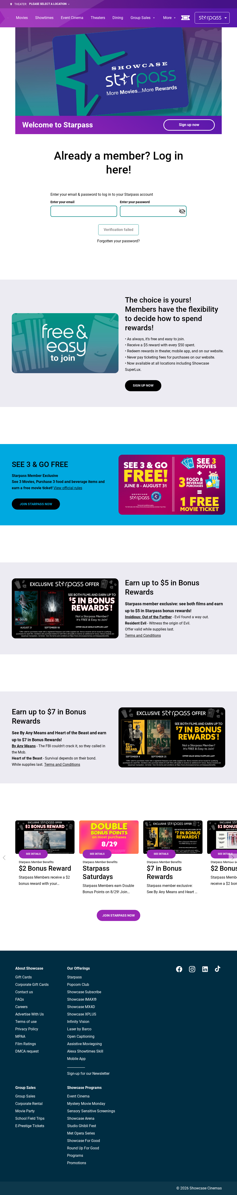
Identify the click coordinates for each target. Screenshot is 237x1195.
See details (33, 853)
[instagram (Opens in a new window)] (192, 969)
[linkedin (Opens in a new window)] (205, 969)
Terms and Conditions (143, 635)
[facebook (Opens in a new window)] (179, 969)
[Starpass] (212, 18)
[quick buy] (185, 18)
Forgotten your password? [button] (118, 241)
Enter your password (135, 202)
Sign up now (189, 125)
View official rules (67, 488)
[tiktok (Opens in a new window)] (218, 969)
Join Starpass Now (36, 504)
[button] (4, 858)
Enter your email (62, 202)
